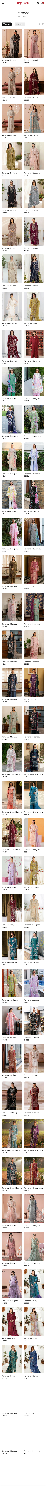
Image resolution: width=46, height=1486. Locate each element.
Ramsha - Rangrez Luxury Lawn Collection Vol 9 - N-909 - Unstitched (34, 399)
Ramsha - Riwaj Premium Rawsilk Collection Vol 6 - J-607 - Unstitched (34, 1338)
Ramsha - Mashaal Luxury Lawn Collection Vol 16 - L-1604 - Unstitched (12, 737)
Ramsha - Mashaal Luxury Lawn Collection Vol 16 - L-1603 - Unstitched (34, 737)
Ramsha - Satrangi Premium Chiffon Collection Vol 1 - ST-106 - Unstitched (33, 1075)
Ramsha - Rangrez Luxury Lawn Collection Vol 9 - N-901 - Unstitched (34, 549)
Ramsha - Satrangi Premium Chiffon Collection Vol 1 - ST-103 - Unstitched (34, 1113)
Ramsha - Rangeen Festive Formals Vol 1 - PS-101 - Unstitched (11, 1301)
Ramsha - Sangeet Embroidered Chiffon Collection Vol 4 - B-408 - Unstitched (34, 887)
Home (19, 17)
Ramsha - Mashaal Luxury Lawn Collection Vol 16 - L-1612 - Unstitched (12, 586)
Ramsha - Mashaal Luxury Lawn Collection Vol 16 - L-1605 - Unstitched (34, 699)
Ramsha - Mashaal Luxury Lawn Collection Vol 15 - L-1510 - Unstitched (12, 1451)
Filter (7, 24)
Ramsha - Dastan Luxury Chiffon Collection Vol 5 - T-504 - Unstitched (12, 248)
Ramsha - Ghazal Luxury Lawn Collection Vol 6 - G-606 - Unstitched (12, 1188)
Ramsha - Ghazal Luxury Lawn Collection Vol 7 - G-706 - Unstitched (12, 812)
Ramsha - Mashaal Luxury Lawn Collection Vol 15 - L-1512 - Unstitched (12, 1414)
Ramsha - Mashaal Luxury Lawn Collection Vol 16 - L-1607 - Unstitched (34, 662)
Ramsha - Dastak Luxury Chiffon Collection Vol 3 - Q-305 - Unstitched (33, 60)
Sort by (19, 24)
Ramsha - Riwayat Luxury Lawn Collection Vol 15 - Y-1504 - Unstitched (34, 361)
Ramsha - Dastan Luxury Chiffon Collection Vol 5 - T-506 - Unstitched (12, 211)
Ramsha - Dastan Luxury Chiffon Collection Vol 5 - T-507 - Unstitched (34, 173)
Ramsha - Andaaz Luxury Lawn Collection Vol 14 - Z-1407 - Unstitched (34, 1000)
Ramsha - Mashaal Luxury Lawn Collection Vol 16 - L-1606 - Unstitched (12, 699)
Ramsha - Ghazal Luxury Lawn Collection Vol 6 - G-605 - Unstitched (34, 1188)
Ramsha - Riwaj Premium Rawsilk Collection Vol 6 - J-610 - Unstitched (12, 1338)
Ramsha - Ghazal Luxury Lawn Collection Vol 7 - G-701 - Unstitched (12, 850)
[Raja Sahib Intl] (23, 3)
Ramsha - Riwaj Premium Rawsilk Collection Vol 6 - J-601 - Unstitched (34, 1376)
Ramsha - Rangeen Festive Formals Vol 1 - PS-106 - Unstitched (33, 1226)
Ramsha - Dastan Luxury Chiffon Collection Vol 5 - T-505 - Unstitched (34, 211)
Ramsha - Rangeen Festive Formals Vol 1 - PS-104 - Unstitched (11, 1263)
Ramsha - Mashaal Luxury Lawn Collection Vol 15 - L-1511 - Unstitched (34, 1414)
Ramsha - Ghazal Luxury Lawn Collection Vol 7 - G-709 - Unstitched (34, 774)
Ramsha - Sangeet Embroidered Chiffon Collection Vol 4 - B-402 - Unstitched (34, 925)
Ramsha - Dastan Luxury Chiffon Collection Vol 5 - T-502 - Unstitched (12, 286)
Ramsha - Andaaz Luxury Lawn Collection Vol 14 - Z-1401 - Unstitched (12, 1075)
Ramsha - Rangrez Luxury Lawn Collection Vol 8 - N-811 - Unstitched (34, 850)
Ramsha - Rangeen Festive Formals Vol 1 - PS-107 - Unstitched (11, 1226)
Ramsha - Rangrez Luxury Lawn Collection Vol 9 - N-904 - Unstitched (12, 511)
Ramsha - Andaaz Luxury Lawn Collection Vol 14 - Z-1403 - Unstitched (34, 1038)
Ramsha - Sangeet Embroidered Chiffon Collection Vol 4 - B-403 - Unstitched (12, 925)
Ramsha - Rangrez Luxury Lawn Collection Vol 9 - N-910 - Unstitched (12, 399)
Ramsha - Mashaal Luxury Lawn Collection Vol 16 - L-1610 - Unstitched (12, 624)
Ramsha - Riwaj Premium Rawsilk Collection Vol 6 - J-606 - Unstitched (12, 1376)
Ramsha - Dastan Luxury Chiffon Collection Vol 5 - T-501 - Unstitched (34, 286)
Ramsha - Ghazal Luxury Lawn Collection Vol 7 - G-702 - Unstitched (34, 812)
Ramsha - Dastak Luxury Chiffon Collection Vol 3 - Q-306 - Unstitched (11, 60)
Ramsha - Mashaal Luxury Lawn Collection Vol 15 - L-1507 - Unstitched (34, 1451)
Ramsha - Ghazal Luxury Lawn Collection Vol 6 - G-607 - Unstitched (34, 1150)
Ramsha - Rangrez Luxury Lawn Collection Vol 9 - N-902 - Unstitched (12, 549)
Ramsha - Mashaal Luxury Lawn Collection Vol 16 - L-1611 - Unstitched (34, 586)
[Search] (38, 3)
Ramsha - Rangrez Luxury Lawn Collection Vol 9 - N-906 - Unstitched (12, 474)
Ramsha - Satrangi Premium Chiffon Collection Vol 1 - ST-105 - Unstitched (12, 1113)
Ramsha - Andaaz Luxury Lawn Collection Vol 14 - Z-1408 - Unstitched (12, 1000)
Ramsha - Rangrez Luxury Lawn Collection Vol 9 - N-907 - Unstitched (34, 436)
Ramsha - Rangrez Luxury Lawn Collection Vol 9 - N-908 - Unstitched (12, 436)
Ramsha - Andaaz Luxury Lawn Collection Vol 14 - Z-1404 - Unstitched (12, 1038)
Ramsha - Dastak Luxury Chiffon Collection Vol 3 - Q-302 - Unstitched (11, 135)
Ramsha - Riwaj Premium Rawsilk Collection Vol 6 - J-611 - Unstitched (33, 1301)
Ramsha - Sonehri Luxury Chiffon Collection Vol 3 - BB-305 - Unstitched (10, 323)
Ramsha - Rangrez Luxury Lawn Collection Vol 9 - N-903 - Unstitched (34, 511)
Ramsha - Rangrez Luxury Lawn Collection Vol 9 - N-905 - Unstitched (34, 474)
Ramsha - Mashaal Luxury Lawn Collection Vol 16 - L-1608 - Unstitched (12, 662)
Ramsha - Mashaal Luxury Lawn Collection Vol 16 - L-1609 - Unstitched (34, 624)
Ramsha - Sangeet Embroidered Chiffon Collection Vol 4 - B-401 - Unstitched (11, 962)
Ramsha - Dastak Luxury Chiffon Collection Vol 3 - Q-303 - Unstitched (33, 98)
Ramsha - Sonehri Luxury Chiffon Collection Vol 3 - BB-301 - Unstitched (12, 361)
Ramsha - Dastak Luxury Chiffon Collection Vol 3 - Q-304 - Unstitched (11, 98)
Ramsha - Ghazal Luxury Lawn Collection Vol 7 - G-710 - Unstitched (12, 774)
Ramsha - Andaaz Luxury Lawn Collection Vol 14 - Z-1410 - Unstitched (34, 962)
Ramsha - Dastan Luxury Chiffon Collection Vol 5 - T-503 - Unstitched (34, 248)
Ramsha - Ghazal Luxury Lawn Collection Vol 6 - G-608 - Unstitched (12, 1150)
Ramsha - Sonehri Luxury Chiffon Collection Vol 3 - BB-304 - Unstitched (33, 323)
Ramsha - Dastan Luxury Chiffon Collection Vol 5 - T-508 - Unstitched (12, 173)
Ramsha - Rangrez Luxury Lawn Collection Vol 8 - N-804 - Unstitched (12, 887)
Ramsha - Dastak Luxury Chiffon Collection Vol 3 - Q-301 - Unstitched (34, 135)
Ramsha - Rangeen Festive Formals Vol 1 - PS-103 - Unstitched (33, 1263)
